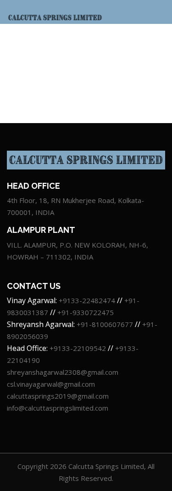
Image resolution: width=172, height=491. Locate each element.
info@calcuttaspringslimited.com (57, 407)
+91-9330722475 (85, 312)
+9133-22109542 (79, 348)
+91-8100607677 (105, 324)
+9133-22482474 (87, 300)
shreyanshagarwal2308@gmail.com (62, 372)
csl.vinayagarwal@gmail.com (51, 384)
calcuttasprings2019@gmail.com (58, 396)
